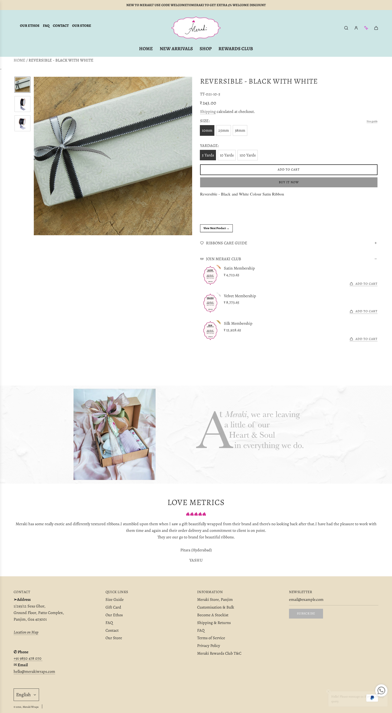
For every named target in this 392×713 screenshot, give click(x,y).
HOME (19, 60)
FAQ (46, 25)
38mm (240, 130)
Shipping (208, 111)
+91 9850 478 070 (28, 658)
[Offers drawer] (366, 28)
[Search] (346, 28)
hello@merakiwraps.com (34, 671)
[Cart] (376, 28)
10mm (207, 130)
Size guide (372, 121)
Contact (61, 25)
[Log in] (356, 28)
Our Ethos (29, 25)
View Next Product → (216, 228)
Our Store (81, 25)
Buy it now (289, 182)
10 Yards (227, 155)
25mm (223, 130)
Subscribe (306, 613)
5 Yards (208, 155)
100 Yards (248, 155)
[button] (37, 156)
